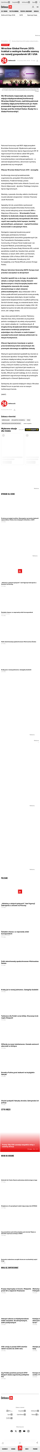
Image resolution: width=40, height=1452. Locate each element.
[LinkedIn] (20, 1431)
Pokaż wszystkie (27, 423)
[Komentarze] (20, 1443)
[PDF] (15, 410)
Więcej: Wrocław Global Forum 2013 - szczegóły (19, 170)
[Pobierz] (37, 60)
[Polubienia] (3, 1443)
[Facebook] (11, 1431)
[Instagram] (28, 1431)
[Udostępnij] (37, 1443)
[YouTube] (24, 1431)
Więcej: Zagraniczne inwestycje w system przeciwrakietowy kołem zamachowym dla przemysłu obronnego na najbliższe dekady (18, 345)
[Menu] (38, 7)
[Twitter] (16, 1431)
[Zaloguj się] (33, 7)
